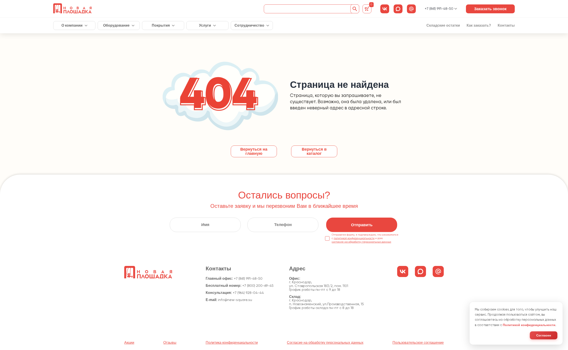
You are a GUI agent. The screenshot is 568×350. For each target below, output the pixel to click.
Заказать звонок (490, 9)
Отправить (362, 225)
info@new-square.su (235, 300)
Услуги (205, 25)
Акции (129, 342)
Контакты (506, 25)
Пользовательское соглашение (418, 342)
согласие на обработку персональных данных (361, 242)
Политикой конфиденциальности (529, 325)
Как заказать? (479, 25)
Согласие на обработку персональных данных (325, 342)
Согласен (543, 335)
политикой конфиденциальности (354, 238)
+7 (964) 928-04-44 (248, 293)
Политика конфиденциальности (232, 342)
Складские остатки (443, 25)
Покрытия (161, 25)
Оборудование (116, 25)
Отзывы (169, 342)
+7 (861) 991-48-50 (439, 9)
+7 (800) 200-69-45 (258, 286)
